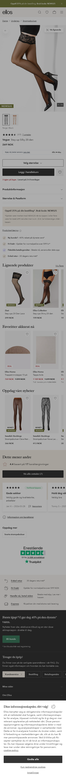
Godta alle (33, 759)
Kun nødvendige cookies (33, 767)
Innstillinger (33, 772)
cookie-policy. (11, 750)
